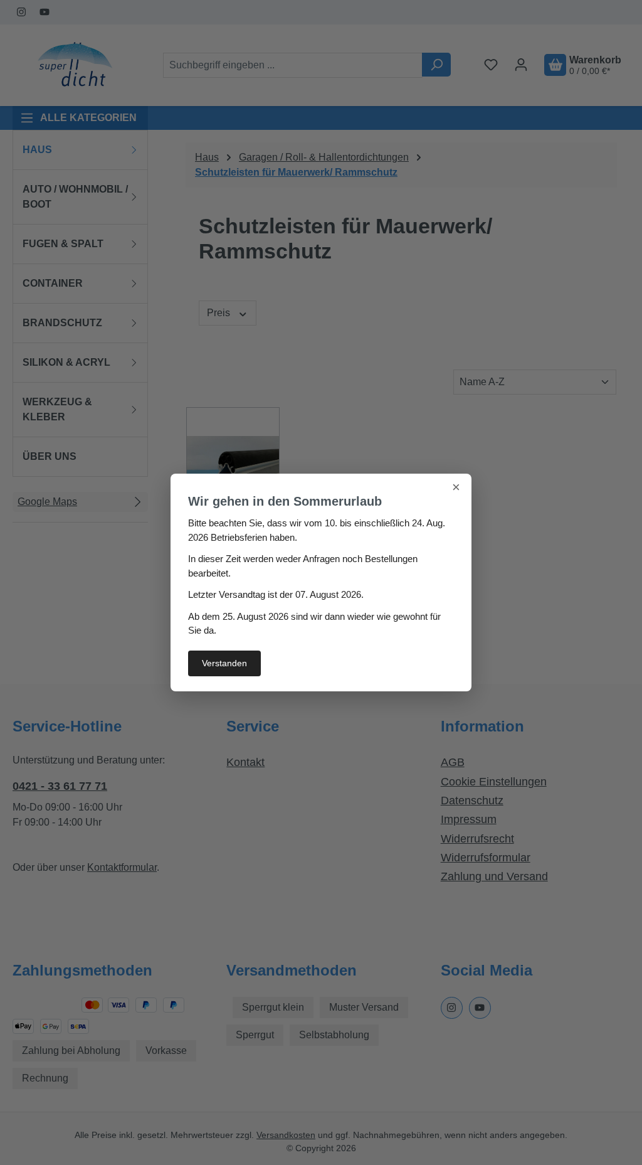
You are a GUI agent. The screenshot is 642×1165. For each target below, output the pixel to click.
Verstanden (224, 663)
